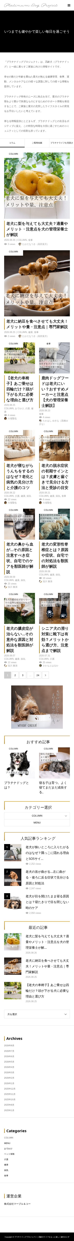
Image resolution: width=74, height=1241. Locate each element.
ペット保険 (9, 1154)
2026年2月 (9, 1078)
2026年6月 (9, 1056)
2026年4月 (9, 1067)
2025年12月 (9, 1089)
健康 (6, 1165)
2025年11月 (9, 1094)
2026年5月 (9, 1062)
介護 (6, 1159)
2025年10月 (9, 1099)
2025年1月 (9, 1110)
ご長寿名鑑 (37, 143)
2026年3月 (9, 1072)
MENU (37, 822)
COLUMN (37, 815)
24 (37, 675)
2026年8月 (9, 1045)
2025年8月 (9, 1105)
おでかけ (8, 1148)
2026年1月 (9, 1083)
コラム (12, 143)
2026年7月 (9, 1051)
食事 (6, 1175)
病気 (6, 1170)
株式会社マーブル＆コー (17, 1203)
